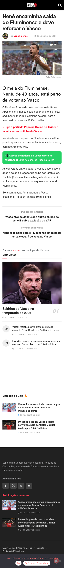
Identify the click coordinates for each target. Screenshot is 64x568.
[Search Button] (60, 5)
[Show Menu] (4, 5)
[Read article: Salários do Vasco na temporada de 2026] (32, 283)
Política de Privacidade (13, 551)
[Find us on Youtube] (29, 486)
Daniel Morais (21, 35)
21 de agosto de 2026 (30, 415)
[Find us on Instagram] (21, 486)
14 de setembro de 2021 (45, 35)
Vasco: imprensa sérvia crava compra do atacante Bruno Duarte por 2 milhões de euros (35, 328)
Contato (40, 547)
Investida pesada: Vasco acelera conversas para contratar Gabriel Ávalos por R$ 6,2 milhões (36, 342)
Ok (18, 563)
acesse (16, 250)
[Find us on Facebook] (5, 486)
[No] (60, 561)
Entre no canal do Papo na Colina (36, 159)
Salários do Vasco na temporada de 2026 (18, 310)
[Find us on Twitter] (13, 486)
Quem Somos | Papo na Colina (17, 547)
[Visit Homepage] (31, 5)
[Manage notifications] (56, 560)
